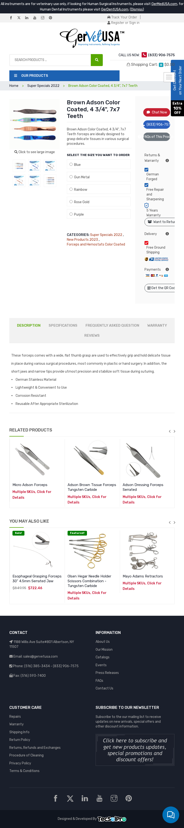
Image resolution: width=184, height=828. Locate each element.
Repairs (15, 717)
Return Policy (19, 740)
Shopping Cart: (152, 64)
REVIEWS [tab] (92, 335)
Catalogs (102, 657)
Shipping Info (19, 732)
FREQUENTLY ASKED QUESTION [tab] (112, 325)
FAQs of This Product (156, 137)
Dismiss (137, 9)
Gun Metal (81, 177)
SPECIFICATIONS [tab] (63, 325)
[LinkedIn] (28, 18)
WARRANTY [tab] (157, 325)
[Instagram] (44, 18)
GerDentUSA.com (114, 9)
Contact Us (104, 688)
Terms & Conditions (24, 771)
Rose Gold (81, 202)
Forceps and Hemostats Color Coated (96, 244)
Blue (77, 165)
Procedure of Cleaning (26, 755)
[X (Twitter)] (20, 18)
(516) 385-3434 (37, 666)
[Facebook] (13, 18)
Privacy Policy (20, 763)
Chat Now (159, 112)
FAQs (99, 681)
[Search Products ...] (97, 60)
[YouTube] (36, 18)
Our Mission (104, 650)
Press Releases (107, 673)
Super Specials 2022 (106, 235)
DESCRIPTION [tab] (28, 325)
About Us (103, 642)
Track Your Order (123, 17)
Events (101, 665)
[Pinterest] (52, 18)
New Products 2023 (82, 240)
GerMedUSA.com (164, 4)
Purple (78, 215)
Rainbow (80, 190)
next (174, 431)
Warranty (16, 724)
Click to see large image (36, 152)
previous (169, 431)
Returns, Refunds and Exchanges (35, 748)
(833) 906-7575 (158, 125)
